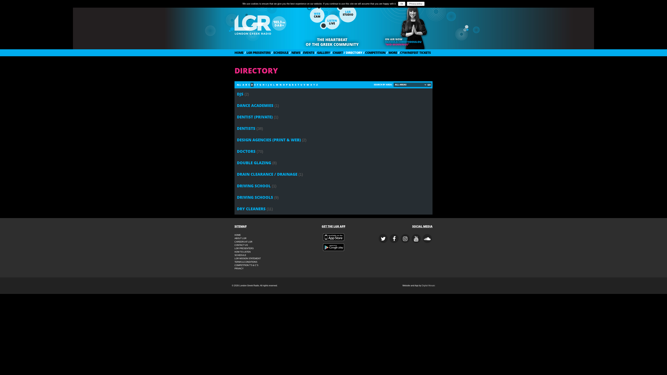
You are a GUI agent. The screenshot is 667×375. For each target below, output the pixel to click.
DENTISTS (246, 128)
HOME (239, 53)
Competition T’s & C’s (246, 265)
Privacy (239, 268)
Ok (401, 4)
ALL (239, 84)
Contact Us (241, 245)
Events (307, 53)
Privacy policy (415, 4)
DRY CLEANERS (251, 208)
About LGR (240, 238)
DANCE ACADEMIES (255, 105)
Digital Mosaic (428, 285)
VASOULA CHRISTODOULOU (403, 42)
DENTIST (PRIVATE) (255, 116)
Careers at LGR (243, 242)
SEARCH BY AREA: (383, 84)
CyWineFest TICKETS (414, 53)
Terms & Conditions (245, 262)
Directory (353, 53)
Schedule (279, 53)
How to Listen (242, 252)
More (391, 53)
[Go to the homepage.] (269, 23)
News (294, 53)
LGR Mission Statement (247, 258)
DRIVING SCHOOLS (255, 197)
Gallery (322, 53)
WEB (317, 15)
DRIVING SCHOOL (254, 185)
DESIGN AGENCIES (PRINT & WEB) (269, 139)
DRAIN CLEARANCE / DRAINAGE (267, 174)
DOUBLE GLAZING (254, 162)
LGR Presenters (257, 53)
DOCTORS (246, 151)
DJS (240, 94)
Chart (337, 53)
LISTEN (332, 22)
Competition (374, 53)
